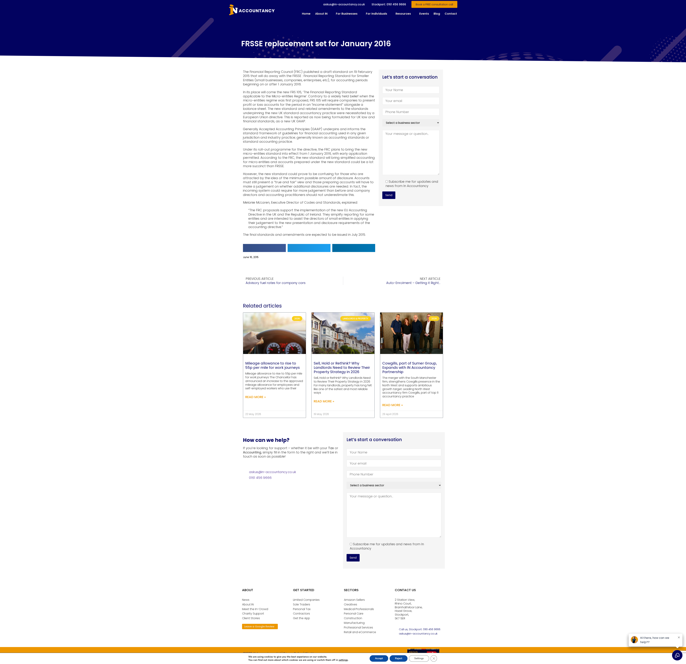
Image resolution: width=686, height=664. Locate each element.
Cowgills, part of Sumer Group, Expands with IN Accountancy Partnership (409, 367)
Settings (419, 658)
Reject (398, 658)
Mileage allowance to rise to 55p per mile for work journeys (272, 365)
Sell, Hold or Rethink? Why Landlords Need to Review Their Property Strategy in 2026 (342, 367)
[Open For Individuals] (389, 14)
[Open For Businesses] (359, 14)
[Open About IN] (329, 14)
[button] (264, 248)
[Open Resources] (413, 14)
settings (343, 660)
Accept (379, 658)
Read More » (255, 397)
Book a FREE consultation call (434, 4)
